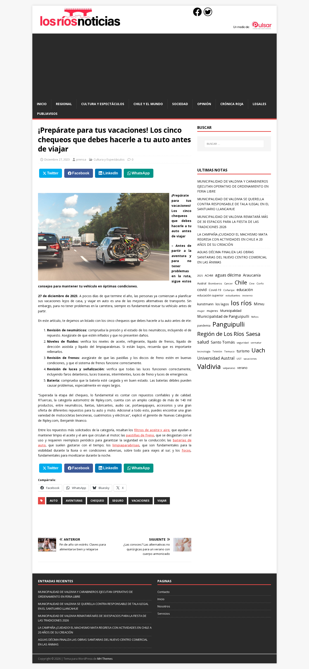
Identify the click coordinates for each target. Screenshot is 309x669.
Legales (259, 104)
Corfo (260, 283)
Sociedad (180, 104)
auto (54, 501)
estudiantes (233, 295)
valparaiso (229, 368)
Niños (254, 316)
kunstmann (205, 304)
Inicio (42, 104)
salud (203, 342)
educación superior (210, 295)
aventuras (74, 501)
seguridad (243, 342)
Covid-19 (215, 290)
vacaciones (140, 501)
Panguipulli (228, 324)
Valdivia (209, 366)
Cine (251, 283)
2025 (200, 275)
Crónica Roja (231, 104)
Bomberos (215, 283)
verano (242, 368)
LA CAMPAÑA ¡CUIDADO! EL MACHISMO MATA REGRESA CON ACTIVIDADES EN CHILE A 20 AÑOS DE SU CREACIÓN (232, 239)
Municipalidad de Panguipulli (223, 316)
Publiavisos (47, 113)
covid (202, 289)
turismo (243, 351)
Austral (201, 283)
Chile (241, 282)
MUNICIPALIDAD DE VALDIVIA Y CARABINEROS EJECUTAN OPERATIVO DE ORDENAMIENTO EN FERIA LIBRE (233, 186)
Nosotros (163, 606)
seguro (118, 501)
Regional (64, 104)
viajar (161, 501)
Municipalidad (230, 310)
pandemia (203, 325)
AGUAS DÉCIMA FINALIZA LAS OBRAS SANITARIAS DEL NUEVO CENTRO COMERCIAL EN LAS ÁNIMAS (232, 257)
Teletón (217, 351)
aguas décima (228, 275)
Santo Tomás (223, 342)
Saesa (253, 333)
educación (245, 289)
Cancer (228, 283)
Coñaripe (229, 290)
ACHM (209, 275)
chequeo (97, 501)
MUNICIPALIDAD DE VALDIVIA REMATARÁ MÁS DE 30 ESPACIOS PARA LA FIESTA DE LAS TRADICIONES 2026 (232, 221)
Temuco (229, 351)
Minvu (259, 304)
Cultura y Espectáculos (102, 104)
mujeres (212, 311)
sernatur (256, 342)
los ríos (241, 303)
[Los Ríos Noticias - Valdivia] (154, 28)
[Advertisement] (154, 65)
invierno (247, 295)
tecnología (203, 351)
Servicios (163, 613)
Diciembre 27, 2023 (57, 159)
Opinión (204, 104)
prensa (81, 159)
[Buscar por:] (234, 144)
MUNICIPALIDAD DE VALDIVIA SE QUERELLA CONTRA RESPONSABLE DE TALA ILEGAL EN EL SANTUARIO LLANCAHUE (233, 204)
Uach (258, 350)
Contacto (163, 592)
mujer (201, 311)
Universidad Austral (216, 358)
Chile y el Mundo (148, 104)
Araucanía (252, 275)
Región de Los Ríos (220, 333)
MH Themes (104, 659)
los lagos (222, 304)
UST (239, 358)
